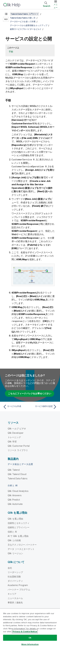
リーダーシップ (15, 572)
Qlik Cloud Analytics (18, 491)
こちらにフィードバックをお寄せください (29, 393)
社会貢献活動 (14, 576)
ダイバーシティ (15, 581)
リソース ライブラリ (18, 450)
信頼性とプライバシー (19, 527)
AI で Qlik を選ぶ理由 (18, 536)
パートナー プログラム (19, 589)
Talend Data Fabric (18, 478)
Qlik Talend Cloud (17, 474)
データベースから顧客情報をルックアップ (28, 25)
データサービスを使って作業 (23, 21)
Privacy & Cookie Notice (25, 631)
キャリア (12, 593)
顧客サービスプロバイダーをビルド (25, 29)
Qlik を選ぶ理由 (15, 518)
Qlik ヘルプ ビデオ (17, 428)
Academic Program (18, 585)
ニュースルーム (15, 598)
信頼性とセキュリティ (19, 523)
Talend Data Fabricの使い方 (23, 18)
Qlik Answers (15, 495)
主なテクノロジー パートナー (22, 544)
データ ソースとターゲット (21, 549)
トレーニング (14, 437)
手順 (11, 51)
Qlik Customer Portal (19, 446)
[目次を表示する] (6, 14)
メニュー (56, 6)
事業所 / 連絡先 (15, 602)
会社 (10, 568)
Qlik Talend (14, 469)
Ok (30, 637)
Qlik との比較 (14, 540)
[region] (30, 628)
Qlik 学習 (12, 441)
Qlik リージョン (15, 553)
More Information (30, 644)
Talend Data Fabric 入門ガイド (25, 14)
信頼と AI (12, 531)
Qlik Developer (15, 433)
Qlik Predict (14, 499)
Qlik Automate (15, 504)
